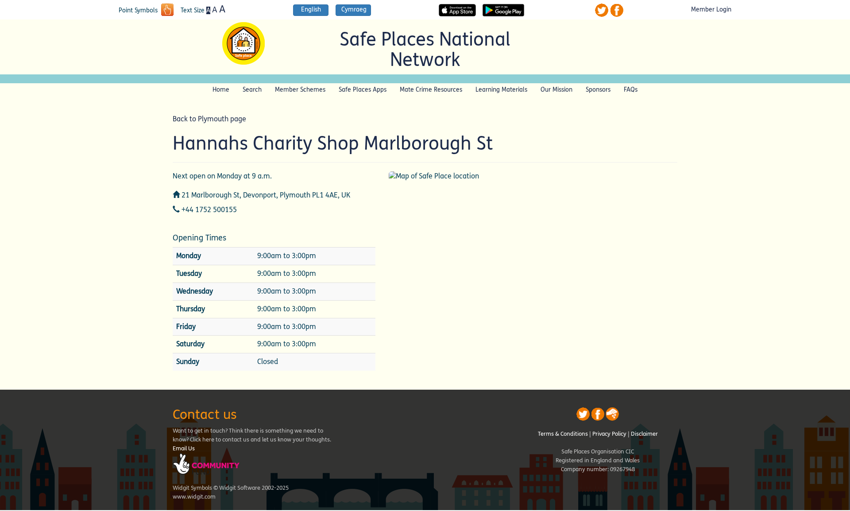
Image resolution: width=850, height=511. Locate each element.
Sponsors (598, 89)
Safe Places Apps (362, 89)
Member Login (711, 9)
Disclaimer (644, 433)
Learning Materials (501, 89)
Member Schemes (300, 89)
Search (252, 89)
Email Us (184, 448)
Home (220, 89)
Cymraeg (354, 9)
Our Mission (556, 89)
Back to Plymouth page (209, 119)
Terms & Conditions (563, 433)
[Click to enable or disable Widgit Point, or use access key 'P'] (167, 11)
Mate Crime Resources (431, 89)
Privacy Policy (609, 433)
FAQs (631, 89)
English (311, 9)
